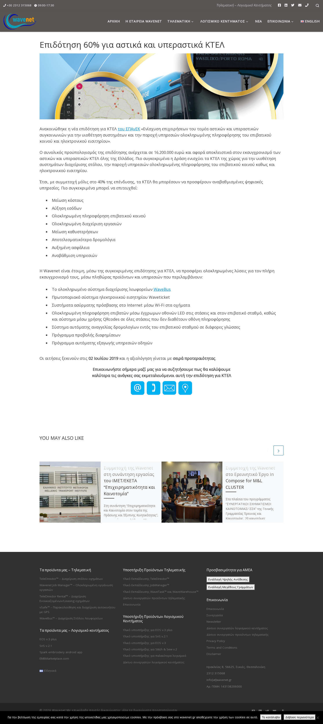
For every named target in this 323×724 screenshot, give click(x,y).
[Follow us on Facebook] (279, 5)
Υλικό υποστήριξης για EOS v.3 (144, 643)
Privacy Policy (216, 641)
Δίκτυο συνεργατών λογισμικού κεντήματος (153, 662)
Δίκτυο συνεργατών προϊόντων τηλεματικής (154, 598)
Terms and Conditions (222, 647)
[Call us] (306, 5)
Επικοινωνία (131, 604)
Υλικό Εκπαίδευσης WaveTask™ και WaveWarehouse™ (160, 592)
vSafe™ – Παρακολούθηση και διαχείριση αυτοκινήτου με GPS (77, 609)
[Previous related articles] (268, 450)
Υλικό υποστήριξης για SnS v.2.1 (145, 636)
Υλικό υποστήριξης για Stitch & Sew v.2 (150, 649)
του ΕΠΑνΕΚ (129, 128)
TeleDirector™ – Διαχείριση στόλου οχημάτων (71, 579)
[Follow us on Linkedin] (286, 5)
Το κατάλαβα (271, 717)
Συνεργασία (215, 615)
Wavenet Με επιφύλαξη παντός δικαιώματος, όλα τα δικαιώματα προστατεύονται (115, 710)
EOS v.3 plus (48, 639)
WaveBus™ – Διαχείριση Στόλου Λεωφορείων (71, 618)
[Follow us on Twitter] (292, 5)
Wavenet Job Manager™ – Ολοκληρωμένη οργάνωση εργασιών (76, 587)
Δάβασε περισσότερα (299, 717)
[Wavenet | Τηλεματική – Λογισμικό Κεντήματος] (19, 20)
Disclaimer (214, 654)
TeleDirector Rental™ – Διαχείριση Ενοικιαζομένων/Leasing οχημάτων (65, 598)
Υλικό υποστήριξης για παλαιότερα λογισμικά (154, 656)
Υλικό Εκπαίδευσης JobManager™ (146, 585)
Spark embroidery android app (61, 652)
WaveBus (162, 289)
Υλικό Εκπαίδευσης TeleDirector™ (146, 579)
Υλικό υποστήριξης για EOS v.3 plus (147, 630)
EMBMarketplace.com (54, 658)
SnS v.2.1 (46, 646)
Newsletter (214, 622)
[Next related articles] (278, 450)
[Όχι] (317, 717)
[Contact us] (299, 5)
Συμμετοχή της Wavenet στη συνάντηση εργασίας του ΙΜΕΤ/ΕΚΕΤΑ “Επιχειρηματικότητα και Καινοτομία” (129, 481)
